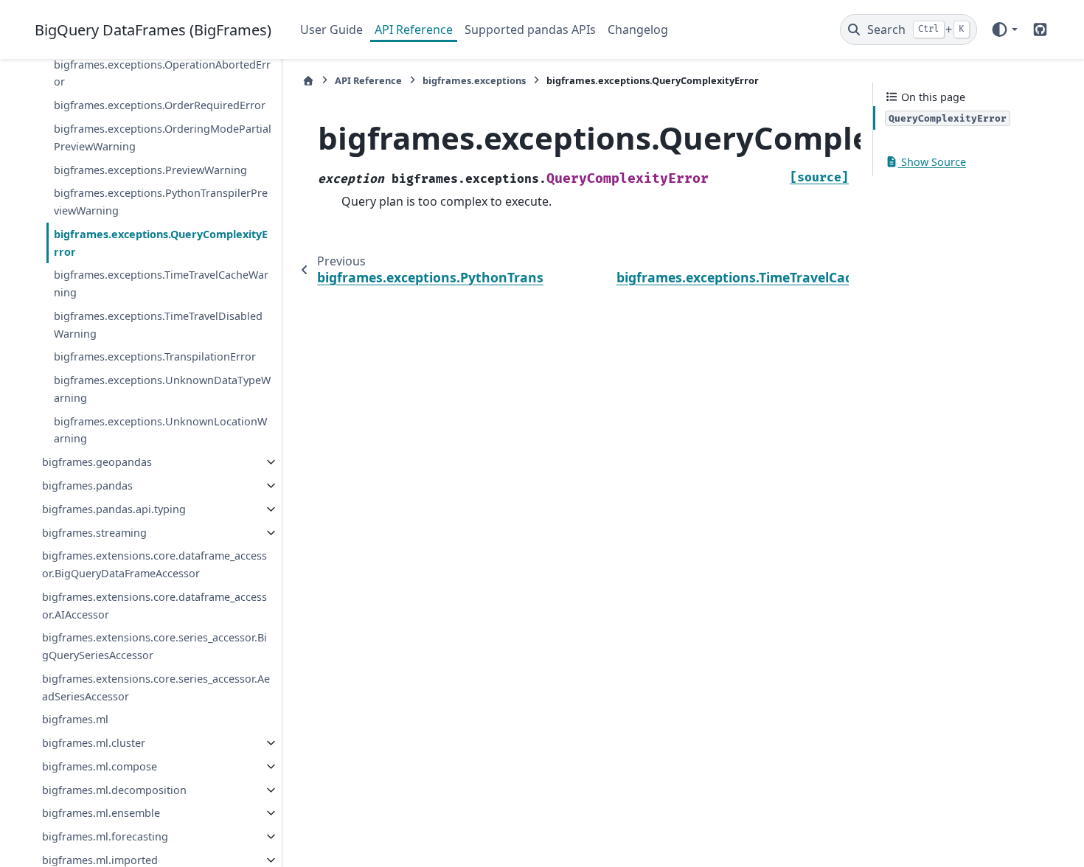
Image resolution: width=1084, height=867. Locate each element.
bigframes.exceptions (474, 80)
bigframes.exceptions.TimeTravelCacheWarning (161, 283)
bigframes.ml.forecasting (105, 836)
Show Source (932, 162)
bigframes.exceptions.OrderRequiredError (159, 105)
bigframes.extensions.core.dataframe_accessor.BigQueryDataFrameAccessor (154, 564)
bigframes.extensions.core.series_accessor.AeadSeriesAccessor (156, 687)
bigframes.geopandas (97, 462)
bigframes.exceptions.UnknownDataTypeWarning (162, 389)
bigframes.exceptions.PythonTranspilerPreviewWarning (161, 201)
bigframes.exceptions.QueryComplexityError (161, 243)
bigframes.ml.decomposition (114, 790)
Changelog (638, 29)
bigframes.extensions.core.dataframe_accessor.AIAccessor (154, 605)
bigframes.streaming (94, 533)
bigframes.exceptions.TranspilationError (155, 356)
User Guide (331, 29)
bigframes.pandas (87, 485)
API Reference (414, 29)
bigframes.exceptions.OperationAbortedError (162, 73)
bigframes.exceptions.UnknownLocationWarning (160, 430)
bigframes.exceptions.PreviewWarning (150, 170)
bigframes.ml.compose (99, 766)
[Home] (308, 80)
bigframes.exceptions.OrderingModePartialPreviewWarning (162, 137)
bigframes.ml (75, 719)
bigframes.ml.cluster (93, 743)
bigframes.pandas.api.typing (114, 509)
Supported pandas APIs (530, 29)
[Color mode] (1004, 29)
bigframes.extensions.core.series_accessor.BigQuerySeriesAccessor (154, 646)
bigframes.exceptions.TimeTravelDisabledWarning (158, 325)
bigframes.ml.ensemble (101, 813)
